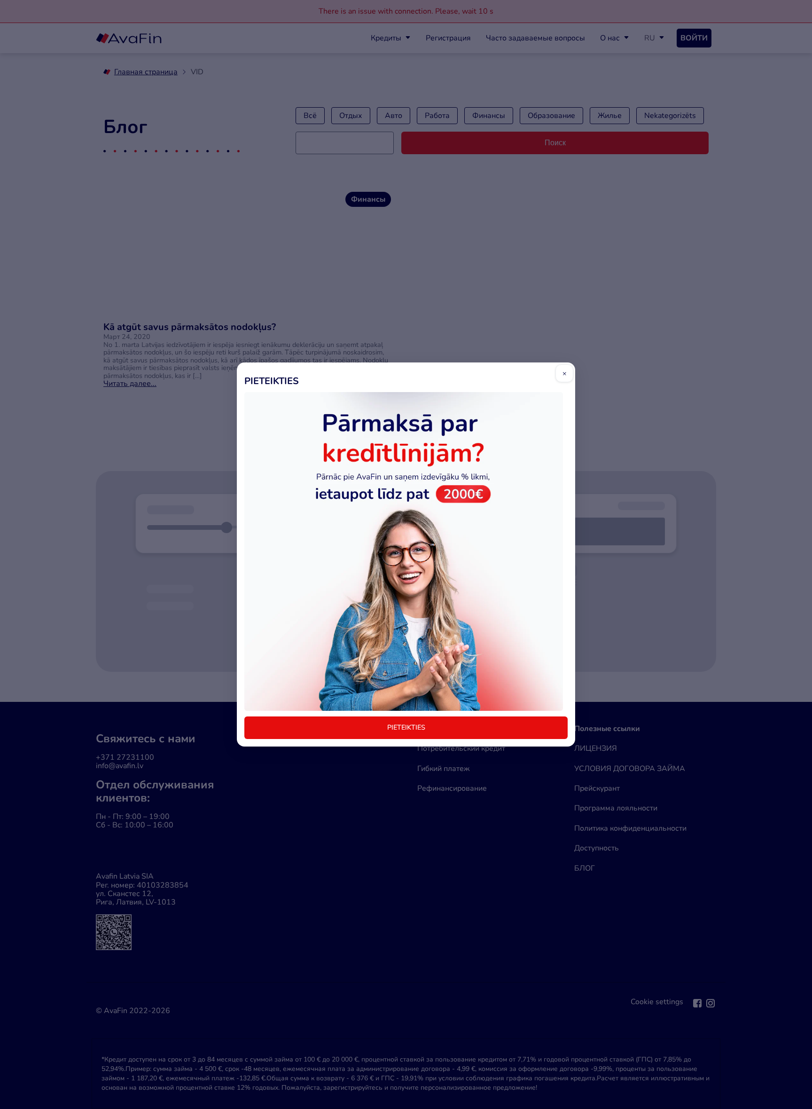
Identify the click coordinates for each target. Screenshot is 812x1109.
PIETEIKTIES (406, 727)
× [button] (564, 373)
